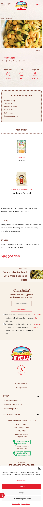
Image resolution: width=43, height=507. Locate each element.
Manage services (21, 480)
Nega (21, 492)
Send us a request (9, 409)
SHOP (38, 4)
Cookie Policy (16, 504)
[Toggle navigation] (3, 4)
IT (7, 4)
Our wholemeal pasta (10, 400)
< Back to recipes (6, 18)
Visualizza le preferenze (21, 499)
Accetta (21, 486)
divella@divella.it (21, 388)
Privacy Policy (26, 504)
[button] (40, 468)
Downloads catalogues (11, 404)
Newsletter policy (37, 316)
